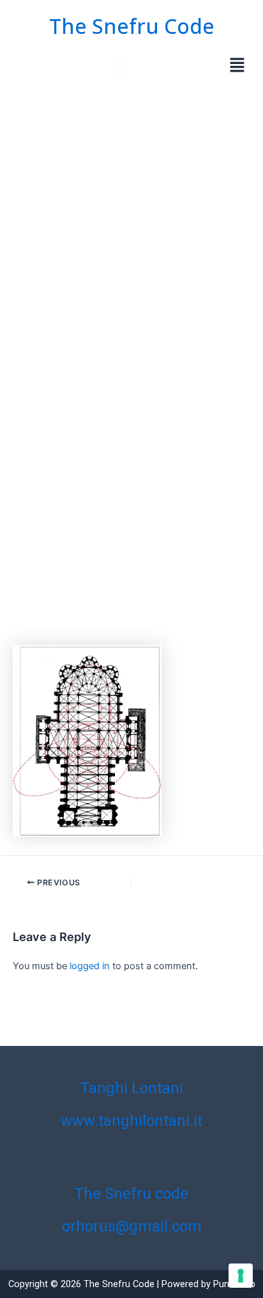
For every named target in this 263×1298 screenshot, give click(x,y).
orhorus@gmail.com (132, 1226)
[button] (237, 66)
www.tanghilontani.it (131, 1121)
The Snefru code (131, 1194)
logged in (90, 966)
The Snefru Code (131, 26)
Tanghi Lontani (131, 1088)
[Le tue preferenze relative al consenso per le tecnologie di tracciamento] (241, 1275)
